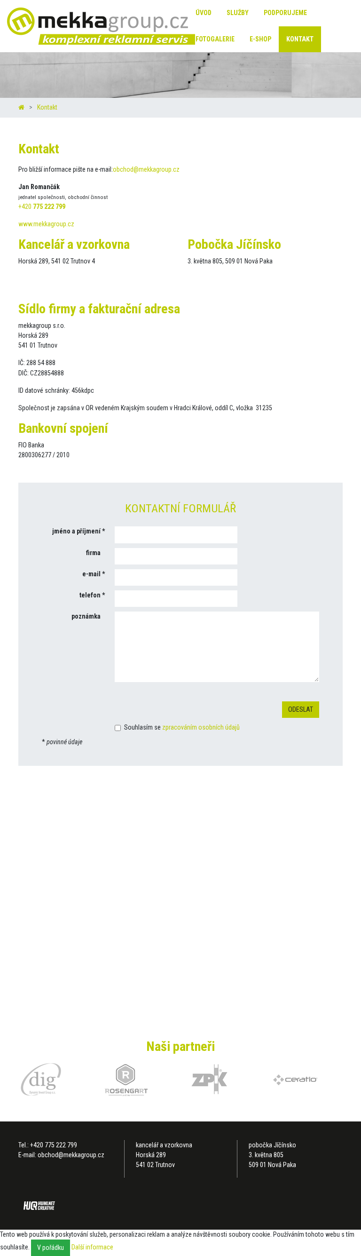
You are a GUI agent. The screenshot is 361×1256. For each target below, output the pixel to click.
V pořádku (50, 1247)
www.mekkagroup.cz (46, 224)
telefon (90, 595)
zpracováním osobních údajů (201, 727)
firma (93, 552)
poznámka (86, 616)
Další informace (92, 1247)
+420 (41, 206)
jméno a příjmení (76, 531)
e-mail (91, 574)
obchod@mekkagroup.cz (146, 169)
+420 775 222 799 (53, 1145)
